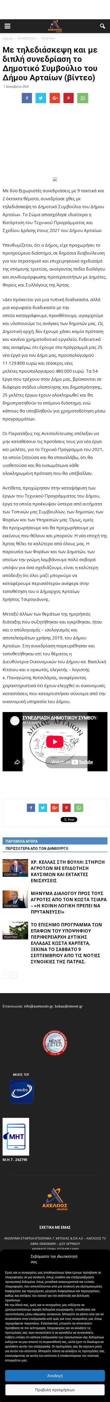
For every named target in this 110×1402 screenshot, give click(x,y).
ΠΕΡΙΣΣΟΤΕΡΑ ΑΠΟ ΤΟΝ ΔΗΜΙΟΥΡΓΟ (37, 849)
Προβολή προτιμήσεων (55, 1390)
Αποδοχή (55, 1376)
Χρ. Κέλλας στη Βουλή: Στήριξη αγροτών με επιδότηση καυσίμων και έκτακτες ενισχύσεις (68, 871)
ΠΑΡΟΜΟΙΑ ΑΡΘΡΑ (22, 841)
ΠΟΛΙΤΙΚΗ (10, 874)
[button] (103, 26)
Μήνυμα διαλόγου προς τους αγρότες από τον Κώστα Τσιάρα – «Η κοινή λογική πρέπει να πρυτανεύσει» (69, 902)
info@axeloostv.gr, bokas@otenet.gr (53, 1006)
